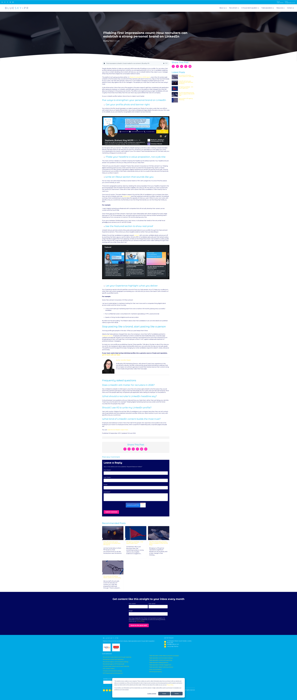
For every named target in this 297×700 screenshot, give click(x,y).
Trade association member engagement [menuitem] (160, 665)
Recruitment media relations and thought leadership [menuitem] (117, 657)
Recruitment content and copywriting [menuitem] (113, 659)
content (136, 235)
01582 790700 (280, 2)
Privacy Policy (170, 684)
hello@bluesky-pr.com (290, 2)
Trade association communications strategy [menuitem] (161, 658)
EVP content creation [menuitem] (109, 668)
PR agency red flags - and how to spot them (134, 542)
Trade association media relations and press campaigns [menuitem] (164, 655)
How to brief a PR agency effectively (186, 99)
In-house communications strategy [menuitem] (112, 671)
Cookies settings (151, 693)
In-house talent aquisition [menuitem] (249, 8)
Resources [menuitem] (280, 8)
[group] (135, 63)
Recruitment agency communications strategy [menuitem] (115, 661)
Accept (164, 693)
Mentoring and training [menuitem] (155, 671)
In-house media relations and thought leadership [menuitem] (116, 666)
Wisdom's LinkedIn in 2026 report (140, 77)
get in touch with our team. (111, 355)
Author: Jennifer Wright (123, 360)
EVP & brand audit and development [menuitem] (113, 673)
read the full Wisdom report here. (117, 429)
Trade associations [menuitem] (266, 8)
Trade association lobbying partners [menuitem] (158, 662)
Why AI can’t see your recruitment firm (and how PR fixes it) (111, 543)
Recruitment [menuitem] (233, 8)
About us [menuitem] (222, 8)
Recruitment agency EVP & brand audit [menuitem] (113, 664)
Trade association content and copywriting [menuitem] (160, 660)
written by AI (127, 196)
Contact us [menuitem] (290, 8)
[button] (104, 63)
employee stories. (107, 336)
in (133, 449)
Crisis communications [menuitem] (155, 669)
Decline (177, 693)
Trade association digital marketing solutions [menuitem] (161, 667)
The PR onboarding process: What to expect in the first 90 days (158, 543)
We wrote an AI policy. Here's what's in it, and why (112, 576)
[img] (163, 63)
